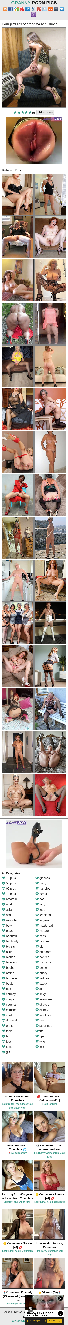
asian (9, 909)
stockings (45, 1025)
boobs (9, 967)
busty (9, 983)
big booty (11, 941)
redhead (45, 978)
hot (41, 899)
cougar (10, 999)
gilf (7, 1052)
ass (8, 915)
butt (8, 988)
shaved (44, 1004)
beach (9, 930)
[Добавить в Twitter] (62, 9)
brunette (11, 978)
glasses (44, 878)
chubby (10, 994)
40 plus (10, 878)
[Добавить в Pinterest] (39, 9)
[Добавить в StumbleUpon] (50, 9)
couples (11, 1004)
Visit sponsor (45, 112)
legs (42, 909)
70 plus (10, 893)
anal (8, 904)
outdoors (45, 951)
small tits (45, 1015)
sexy (42, 994)
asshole (11, 920)
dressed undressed (18, 1020)
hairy (42, 883)
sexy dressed (48, 999)
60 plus (10, 888)
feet (8, 1041)
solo (42, 1020)
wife (42, 1041)
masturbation (48, 925)
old (41, 946)
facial (9, 1031)
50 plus (10, 883)
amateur (11, 899)
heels (43, 893)
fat (7, 1036)
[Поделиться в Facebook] (10, 9)
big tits (10, 946)
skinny (43, 1010)
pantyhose (46, 962)
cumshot (11, 1010)
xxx (41, 1046)
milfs (42, 936)
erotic (9, 1025)
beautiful (11, 936)
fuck (8, 1046)
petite (43, 967)
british (9, 973)
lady (42, 904)
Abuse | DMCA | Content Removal (24, 1311)
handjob (44, 888)
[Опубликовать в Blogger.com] (5, 9)
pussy (43, 973)
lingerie (44, 920)
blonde (10, 957)
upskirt (43, 1036)
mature (44, 930)
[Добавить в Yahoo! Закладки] (33, 14)
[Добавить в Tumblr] (56, 9)
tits (41, 1031)
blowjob (11, 962)
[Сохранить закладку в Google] (16, 9)
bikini (9, 951)
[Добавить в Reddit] (44, 9)
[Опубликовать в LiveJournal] (33, 9)
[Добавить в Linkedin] (28, 9)
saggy (43, 983)
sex (41, 988)
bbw (8, 925)
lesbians (45, 915)
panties (44, 957)
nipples (44, 941)
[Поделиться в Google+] (22, 9)
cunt (8, 1015)
